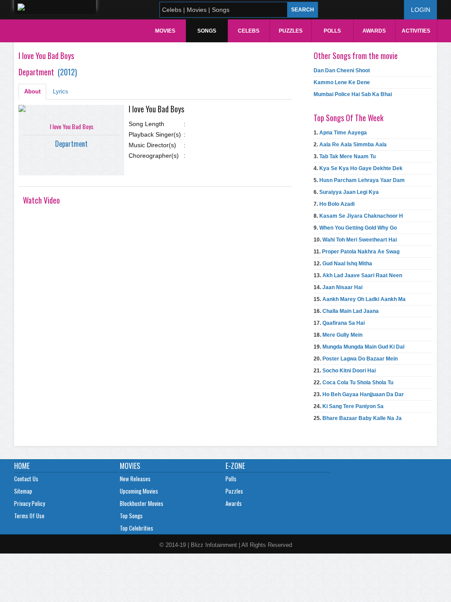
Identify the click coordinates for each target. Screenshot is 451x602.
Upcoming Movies (139, 491)
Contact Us (26, 478)
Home (22, 466)
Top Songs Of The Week (349, 117)
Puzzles (291, 31)
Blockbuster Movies (141, 503)
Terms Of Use (29, 515)
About (32, 91)
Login (420, 9)
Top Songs (131, 515)
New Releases (135, 478)
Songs (206, 31)
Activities (416, 31)
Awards (374, 31)
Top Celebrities (136, 528)
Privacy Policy (29, 503)
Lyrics (60, 91)
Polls (332, 31)
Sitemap (23, 491)
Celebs (248, 31)
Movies (165, 31)
